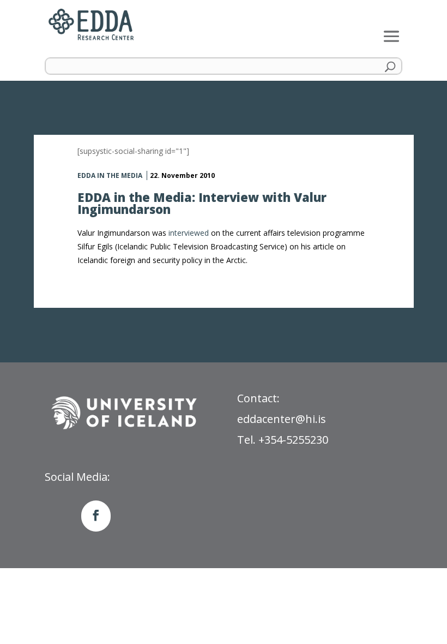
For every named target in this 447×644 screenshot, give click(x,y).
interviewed (188, 233)
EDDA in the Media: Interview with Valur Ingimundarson (202, 203)
